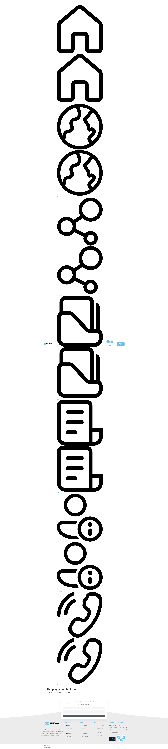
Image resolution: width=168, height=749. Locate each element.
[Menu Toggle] (55, 3)
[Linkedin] (112, 342)
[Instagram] (110, 345)
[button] (112, 739)
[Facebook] (108, 342)
